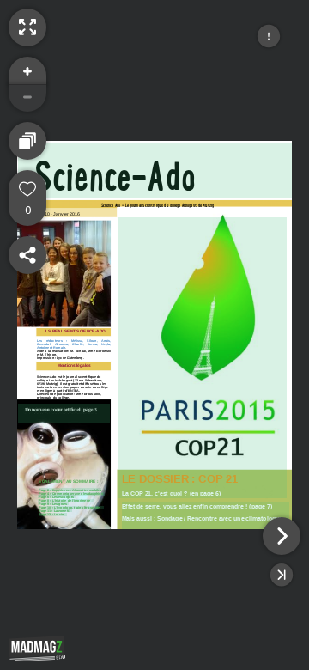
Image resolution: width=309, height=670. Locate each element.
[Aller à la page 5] (57, 496)
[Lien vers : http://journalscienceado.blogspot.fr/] (155, 170)
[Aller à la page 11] (55, 510)
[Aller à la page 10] (71, 507)
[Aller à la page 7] (205, 515)
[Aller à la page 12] (53, 514)
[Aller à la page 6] (202, 357)
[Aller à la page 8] (66, 500)
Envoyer (115, 623)
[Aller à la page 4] (72, 494)
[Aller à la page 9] (53, 503)
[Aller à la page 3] (64, 413)
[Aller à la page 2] (70, 489)
